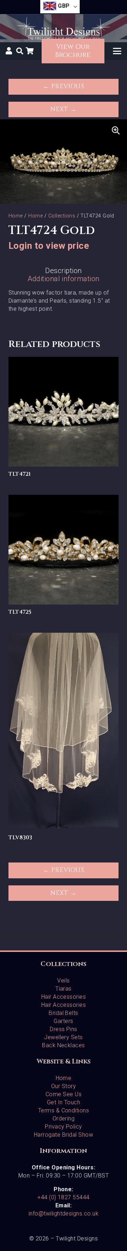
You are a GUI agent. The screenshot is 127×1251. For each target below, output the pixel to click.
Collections (61, 216)
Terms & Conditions (63, 1110)
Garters (63, 1021)
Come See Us (63, 1094)
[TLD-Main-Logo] (63, 28)
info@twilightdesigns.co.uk (63, 1213)
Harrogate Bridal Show (63, 1134)
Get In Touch (63, 1102)
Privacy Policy (63, 1126)
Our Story (63, 1086)
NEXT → (63, 109)
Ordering (64, 1118)
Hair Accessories (63, 996)
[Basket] (30, 51)
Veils (63, 980)
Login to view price (48, 245)
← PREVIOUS (63, 86)
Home (15, 216)
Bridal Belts (63, 1013)
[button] (20, 51)
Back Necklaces (63, 1045)
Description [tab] (63, 270)
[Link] (9, 50)
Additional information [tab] (63, 278)
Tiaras (63, 988)
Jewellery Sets (63, 1037)
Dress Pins (63, 1029)
